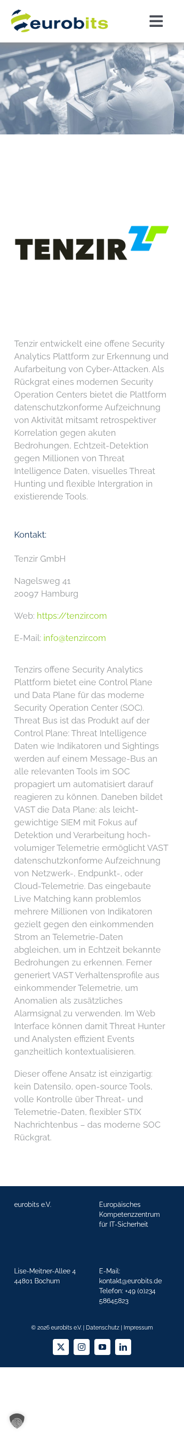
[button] (17, 1421)
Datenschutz (102, 1327)
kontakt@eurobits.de (130, 1281)
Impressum (138, 1327)
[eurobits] (59, 9)
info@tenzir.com (74, 638)
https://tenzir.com (72, 616)
